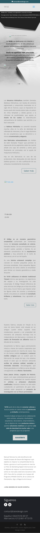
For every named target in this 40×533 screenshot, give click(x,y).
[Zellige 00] (20, 66)
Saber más (29, 170)
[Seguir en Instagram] (9, 504)
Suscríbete (20, 437)
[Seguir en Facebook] (5, 504)
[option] (20, 200)
